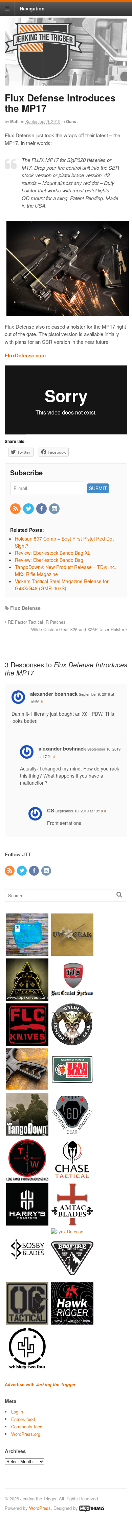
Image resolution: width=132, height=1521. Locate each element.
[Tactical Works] (27, 1177)
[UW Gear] (72, 952)
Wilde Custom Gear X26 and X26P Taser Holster (78, 629)
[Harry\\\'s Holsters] (27, 1222)
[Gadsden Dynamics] (72, 1132)
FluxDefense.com (25, 355)
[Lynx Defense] (67, 1231)
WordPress (40, 1508)
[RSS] (16, 508)
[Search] (119, 894)
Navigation (32, 8)
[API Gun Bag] (27, 952)
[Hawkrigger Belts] (72, 1321)
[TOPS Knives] (27, 997)
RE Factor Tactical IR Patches (35, 622)
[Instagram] (55, 508)
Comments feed (26, 1426)
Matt (14, 121)
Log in (17, 1411)
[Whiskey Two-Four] (27, 1366)
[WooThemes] (91, 1508)
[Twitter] (29, 508)
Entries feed (23, 1419)
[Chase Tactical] (72, 1177)
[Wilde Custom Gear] (72, 1042)
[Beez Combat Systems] (72, 997)
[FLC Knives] (27, 1042)
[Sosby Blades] (27, 1267)
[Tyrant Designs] (27, 1087)
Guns (71, 121)
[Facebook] (42, 508)
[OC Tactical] (27, 1321)
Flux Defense (25, 607)
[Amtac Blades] (72, 1222)
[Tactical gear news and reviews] (44, 76)
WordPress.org (25, 1434)
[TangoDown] (27, 1132)
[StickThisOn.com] (72, 1087)
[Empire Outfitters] (72, 1276)
